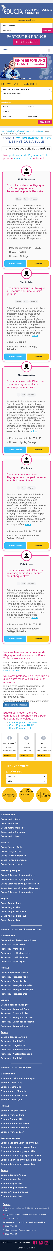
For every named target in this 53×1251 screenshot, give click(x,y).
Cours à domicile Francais (14, 972)
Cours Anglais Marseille (13, 911)
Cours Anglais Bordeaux (13, 915)
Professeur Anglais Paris (14, 1041)
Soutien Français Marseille (15, 1123)
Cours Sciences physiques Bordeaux (20, 888)
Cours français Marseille (13, 855)
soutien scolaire (23, 158)
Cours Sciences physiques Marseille (20, 883)
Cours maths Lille (10, 823)
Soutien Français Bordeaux (15, 1127)
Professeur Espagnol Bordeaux (17, 1021)
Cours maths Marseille (13, 827)
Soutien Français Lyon (12, 1132)
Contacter (38, 263)
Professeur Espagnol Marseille (17, 1017)
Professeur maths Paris (13, 944)
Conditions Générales (26, 1248)
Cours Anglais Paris (11, 903)
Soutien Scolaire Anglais (13, 1175)
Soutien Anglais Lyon (12, 1196)
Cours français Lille (11, 851)
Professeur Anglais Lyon (13, 1058)
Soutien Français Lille (12, 1119)
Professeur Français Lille (14, 981)
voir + (35, 335)
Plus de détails (15, 263)
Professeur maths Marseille (15, 953)
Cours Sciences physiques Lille (17, 879)
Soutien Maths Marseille (13, 1091)
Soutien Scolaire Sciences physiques (20, 1142)
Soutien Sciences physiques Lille (18, 1151)
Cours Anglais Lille (10, 907)
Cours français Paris (11, 847)
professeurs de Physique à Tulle (28, 155)
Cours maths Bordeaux (13, 832)
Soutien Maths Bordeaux (14, 1095)
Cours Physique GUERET (22, 728)
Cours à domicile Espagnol (15, 1004)
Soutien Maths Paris (11, 1082)
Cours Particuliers (7, 131)
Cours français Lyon (11, 864)
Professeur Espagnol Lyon (15, 1026)
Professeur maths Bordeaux (16, 957)
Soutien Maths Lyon (11, 1099)
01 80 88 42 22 (26, 42)
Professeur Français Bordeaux (17, 989)
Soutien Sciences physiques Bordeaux (21, 1159)
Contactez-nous (11, 670)
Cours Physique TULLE (21, 725)
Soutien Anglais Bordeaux (14, 1192)
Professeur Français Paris (14, 976)
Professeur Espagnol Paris (15, 1009)
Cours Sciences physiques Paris (17, 875)
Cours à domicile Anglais (14, 1037)
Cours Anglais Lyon (11, 920)
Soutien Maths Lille (11, 1086)
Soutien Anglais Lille (11, 1183)
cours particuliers (33, 138)
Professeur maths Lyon (13, 961)
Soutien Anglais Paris (12, 1179)
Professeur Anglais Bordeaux (16, 1054)
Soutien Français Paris (12, 1115)
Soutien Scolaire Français (14, 1110)
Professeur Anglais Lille (13, 1045)
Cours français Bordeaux (14, 860)
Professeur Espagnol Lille (14, 1013)
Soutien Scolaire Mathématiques (18, 1078)
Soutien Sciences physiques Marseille (21, 1155)
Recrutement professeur (16, 705)
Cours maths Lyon (10, 836)
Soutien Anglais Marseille (14, 1187)
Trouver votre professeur (34, 131)
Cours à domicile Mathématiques (18, 940)
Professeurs (20, 131)
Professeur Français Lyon (14, 993)
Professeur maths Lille (12, 948)
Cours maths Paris (10, 819)
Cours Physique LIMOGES (23, 722)
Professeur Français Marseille (16, 985)
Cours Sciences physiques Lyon (17, 892)
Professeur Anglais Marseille (16, 1049)
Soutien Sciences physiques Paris (18, 1147)
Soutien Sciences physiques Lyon (18, 1164)
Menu (5, 50)
